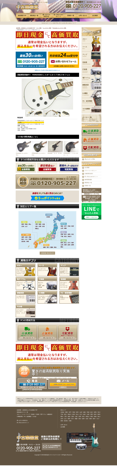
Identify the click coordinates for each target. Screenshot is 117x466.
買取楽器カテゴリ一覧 (22, 412)
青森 (66, 412)
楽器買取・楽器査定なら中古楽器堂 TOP (25, 28)
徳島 (69, 418)
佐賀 (87, 418)
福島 (84, 412)
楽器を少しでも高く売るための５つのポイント (47, 70)
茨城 (88, 412)
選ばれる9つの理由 (90, 159)
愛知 (62, 416)
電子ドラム (86, 78)
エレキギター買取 (47, 28)
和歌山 (87, 416)
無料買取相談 (88, 179)
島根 (95, 416)
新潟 (73, 414)
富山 (77, 414)
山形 (81, 412)
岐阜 (95, 414)
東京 (65, 414)
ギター (84, 40)
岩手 (70, 412)
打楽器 (85, 70)
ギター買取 (38, 28)
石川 (81, 414)
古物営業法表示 (89, 173)
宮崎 (62, 420)
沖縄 (70, 420)
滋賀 (69, 416)
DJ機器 (85, 94)
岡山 (99, 416)
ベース (84, 47)
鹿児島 (65, 420)
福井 (84, 414)
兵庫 (80, 416)
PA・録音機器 (87, 102)
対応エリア (63, 410)
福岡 (83, 418)
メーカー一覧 (87, 118)
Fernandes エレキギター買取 (59, 28)
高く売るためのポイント (91, 176)
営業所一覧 (88, 185)
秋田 (77, 412)
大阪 (76, 416)
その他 (34, 416)
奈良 (83, 416)
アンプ (84, 55)
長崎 (90, 418)
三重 (65, 416)
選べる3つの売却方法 (22, 420)
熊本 (94, 418)
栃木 (91, 412)
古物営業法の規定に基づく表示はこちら (83, 11)
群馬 (95, 412)
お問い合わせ (64, 424)
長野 (91, 414)
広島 (62, 418)
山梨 (88, 414)
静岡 (99, 414)
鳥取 (91, 416)
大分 (98, 418)
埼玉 (99, 412)
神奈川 (69, 414)
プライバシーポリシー (91, 170)
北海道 (62, 412)
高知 (80, 418)
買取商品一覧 (88, 182)
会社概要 (87, 167)
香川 (72, 418)
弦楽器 (86, 63)
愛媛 (76, 418)
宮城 (73, 412)
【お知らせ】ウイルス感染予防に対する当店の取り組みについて (58, 23)
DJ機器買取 (20, 416)
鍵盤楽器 (85, 86)
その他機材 (86, 109)
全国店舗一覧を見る (46, 253)
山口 (65, 418)
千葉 (62, 414)
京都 (72, 416)
